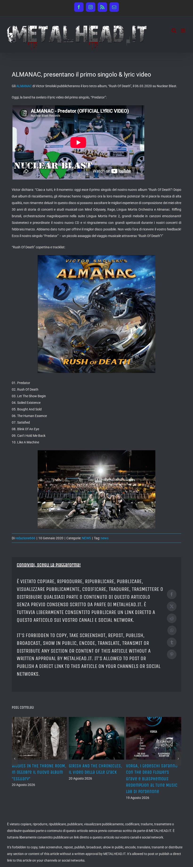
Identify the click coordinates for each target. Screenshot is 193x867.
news (105, 538)
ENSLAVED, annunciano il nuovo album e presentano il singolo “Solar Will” (95, 772)
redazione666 (25, 538)
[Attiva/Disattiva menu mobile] (183, 30)
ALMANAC (24, 86)
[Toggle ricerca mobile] (174, 30)
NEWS (86, 538)
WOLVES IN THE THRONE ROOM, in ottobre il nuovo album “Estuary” (153, 772)
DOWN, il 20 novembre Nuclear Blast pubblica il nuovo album (36, 772)
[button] (15, 752)
